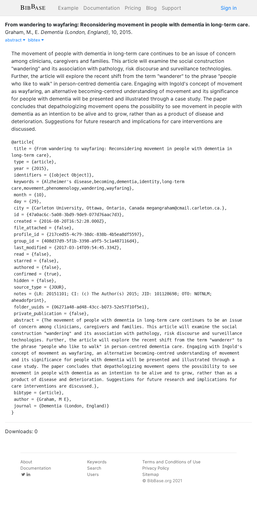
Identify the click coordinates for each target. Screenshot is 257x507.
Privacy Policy (155, 468)
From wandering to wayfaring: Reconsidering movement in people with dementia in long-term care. (127, 24)
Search (94, 468)
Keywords (97, 461)
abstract (14, 39)
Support (171, 8)
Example (68, 8)
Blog (151, 8)
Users (93, 474)
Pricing (133, 8)
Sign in (229, 8)
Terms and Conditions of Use (171, 461)
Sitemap (150, 474)
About (26, 461)
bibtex (34, 39)
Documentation (101, 8)
